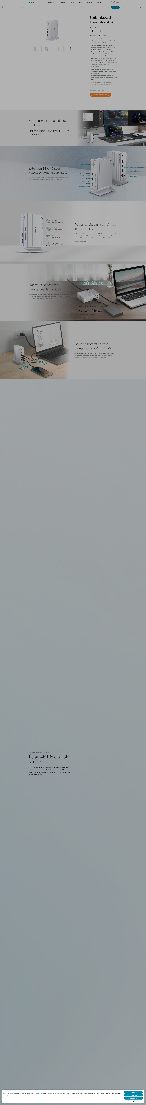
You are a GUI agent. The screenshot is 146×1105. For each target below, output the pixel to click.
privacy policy (39, 1093)
